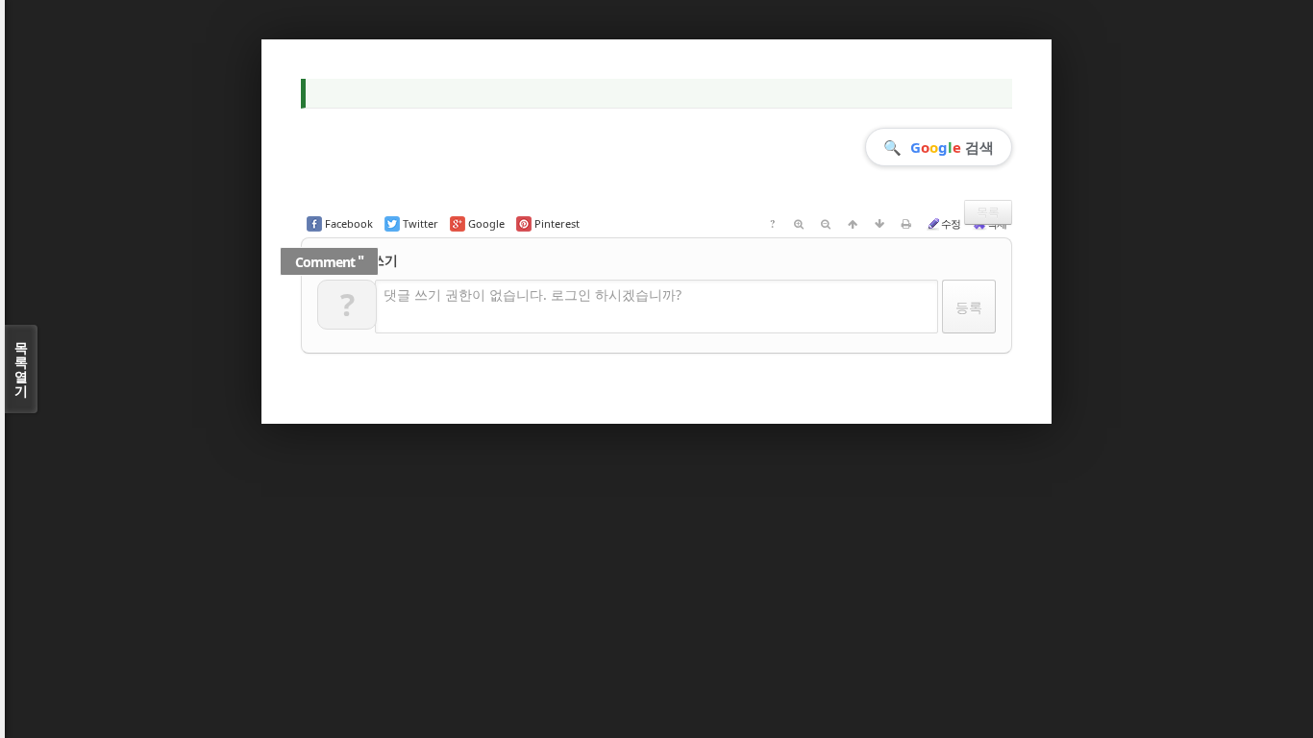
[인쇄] (906, 223)
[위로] (852, 223)
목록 (988, 212)
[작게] (825, 223)
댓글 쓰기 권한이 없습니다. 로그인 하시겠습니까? (532, 294)
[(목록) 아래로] (879, 223)
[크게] (798, 223)
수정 (950, 223)
